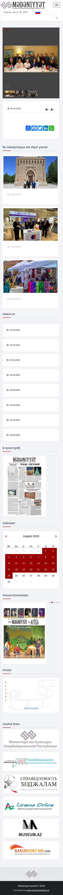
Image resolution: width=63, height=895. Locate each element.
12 (23, 563)
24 (9, 575)
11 (16, 563)
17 (9, 569)
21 (38, 569)
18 (16, 569)
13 (31, 563)
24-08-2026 (15, 194)
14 (38, 563)
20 (31, 569)
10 (9, 563)
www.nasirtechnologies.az (37, 890)
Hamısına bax (31, 708)
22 (45, 569)
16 (53, 563)
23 (53, 569)
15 (45, 563)
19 (23, 569)
